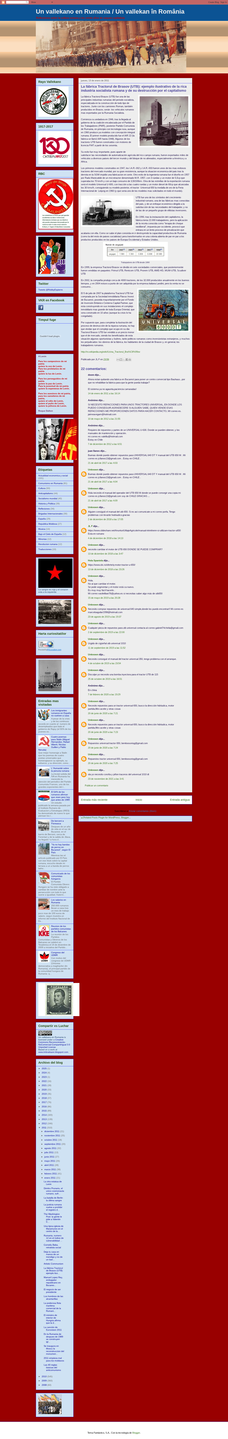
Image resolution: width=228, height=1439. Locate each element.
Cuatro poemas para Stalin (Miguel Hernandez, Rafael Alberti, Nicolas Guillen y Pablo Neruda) (54, 743)
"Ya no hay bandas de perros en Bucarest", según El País (60, 848)
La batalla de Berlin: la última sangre (53, 1199)
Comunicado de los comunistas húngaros (60, 876)
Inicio (139, 799)
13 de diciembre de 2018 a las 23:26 (106, 569)
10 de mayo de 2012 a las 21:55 (104, 418)
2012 (44, 1123)
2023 (44, 1077)
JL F (90, 526)
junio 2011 (49, 1156)
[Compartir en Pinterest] (129, 359)
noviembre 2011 (52, 1135)
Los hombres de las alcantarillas (53, 1297)
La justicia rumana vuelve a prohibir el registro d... (53, 1207)
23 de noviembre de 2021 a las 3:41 (106, 778)
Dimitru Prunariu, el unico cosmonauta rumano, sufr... (54, 1191)
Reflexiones (44, 508)
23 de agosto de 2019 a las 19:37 (104, 616)
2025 (44, 1068)
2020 (44, 1089)
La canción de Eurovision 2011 (53, 1328)
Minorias (42, 539)
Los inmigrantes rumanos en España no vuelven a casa (61, 713)
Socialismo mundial (47, 498)
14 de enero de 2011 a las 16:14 (104, 393)
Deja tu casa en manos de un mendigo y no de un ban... (53, 1256)
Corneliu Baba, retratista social (52, 1246)
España (42, 519)
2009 (44, 1380)
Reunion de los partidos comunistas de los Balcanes (61, 929)
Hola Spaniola (95, 560)
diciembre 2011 (52, 1131)
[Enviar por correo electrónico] (118, 359)
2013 (44, 1119)
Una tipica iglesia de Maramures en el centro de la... (53, 1229)
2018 (44, 1098)
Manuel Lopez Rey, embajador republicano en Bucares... (53, 1281)
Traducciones (44, 549)
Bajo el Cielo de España (50, 534)
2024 (44, 1072)
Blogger (136, 1432)
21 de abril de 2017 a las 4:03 (102, 463)
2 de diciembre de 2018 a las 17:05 (105, 519)
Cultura (41, 488)
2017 (44, 1102)
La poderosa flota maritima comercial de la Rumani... (52, 1307)
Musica (41, 529)
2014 (44, 1115)
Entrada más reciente (94, 799)
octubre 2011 (51, 1140)
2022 (44, 1081)
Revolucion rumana (47, 544)
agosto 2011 (50, 1148)
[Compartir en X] (123, 359)
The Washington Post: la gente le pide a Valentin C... (53, 1218)
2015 (44, 1110)
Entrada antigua (180, 799)
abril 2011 (49, 1165)
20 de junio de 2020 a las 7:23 (103, 732)
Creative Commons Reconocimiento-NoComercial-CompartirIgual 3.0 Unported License (54, 1043)
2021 (44, 1085)
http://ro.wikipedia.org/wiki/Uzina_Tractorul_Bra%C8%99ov (110, 351)
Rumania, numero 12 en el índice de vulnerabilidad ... (54, 1238)
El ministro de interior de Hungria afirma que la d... (52, 1319)
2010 (44, 1376)
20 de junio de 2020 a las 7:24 (103, 747)
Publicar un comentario (96, 785)
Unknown (93, 469)
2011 (44, 1127)
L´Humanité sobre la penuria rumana (60, 769)
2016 (44, 1106)
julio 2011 (49, 1152)
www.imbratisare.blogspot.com (53, 1052)
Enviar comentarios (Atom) (142, 811)
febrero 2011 (51, 1173)
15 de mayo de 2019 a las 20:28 (104, 597)
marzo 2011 (50, 1169)
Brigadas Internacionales (50, 513)
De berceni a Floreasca (57, 822)
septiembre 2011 (52, 1144)
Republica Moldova (47, 524)
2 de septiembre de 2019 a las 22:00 (106, 632)
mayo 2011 (50, 1161)
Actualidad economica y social (53, 475)
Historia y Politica (46, 503)
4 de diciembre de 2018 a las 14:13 (105, 538)
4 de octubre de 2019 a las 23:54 (104, 663)
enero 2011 (50, 1178)
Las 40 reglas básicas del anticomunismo (52, 1367)
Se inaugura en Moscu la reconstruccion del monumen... (54, 1350)
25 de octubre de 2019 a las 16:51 (105, 679)
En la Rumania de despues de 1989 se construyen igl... (53, 1338)
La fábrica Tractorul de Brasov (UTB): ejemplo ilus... (53, 1271)
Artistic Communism (53, 1263)
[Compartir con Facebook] (126, 359)
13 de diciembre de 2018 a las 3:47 (105, 553)
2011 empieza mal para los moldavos (54, 1359)
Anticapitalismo (45, 493)
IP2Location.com (54, 650)
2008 (44, 1385)
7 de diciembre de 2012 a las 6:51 (105, 444)
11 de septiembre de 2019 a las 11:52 (106, 647)
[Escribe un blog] (121, 359)
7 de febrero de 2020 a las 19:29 (104, 694)
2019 (44, 1094)
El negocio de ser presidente (52, 1290)
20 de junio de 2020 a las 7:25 (103, 763)
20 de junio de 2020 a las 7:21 (103, 713)
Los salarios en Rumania (58, 901)
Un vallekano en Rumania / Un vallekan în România (110, 11)
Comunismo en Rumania (50, 483)
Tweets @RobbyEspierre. (50, 289)
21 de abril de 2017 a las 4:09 (102, 500)
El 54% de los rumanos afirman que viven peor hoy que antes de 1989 (60, 796)
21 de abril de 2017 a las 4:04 (102, 481)
